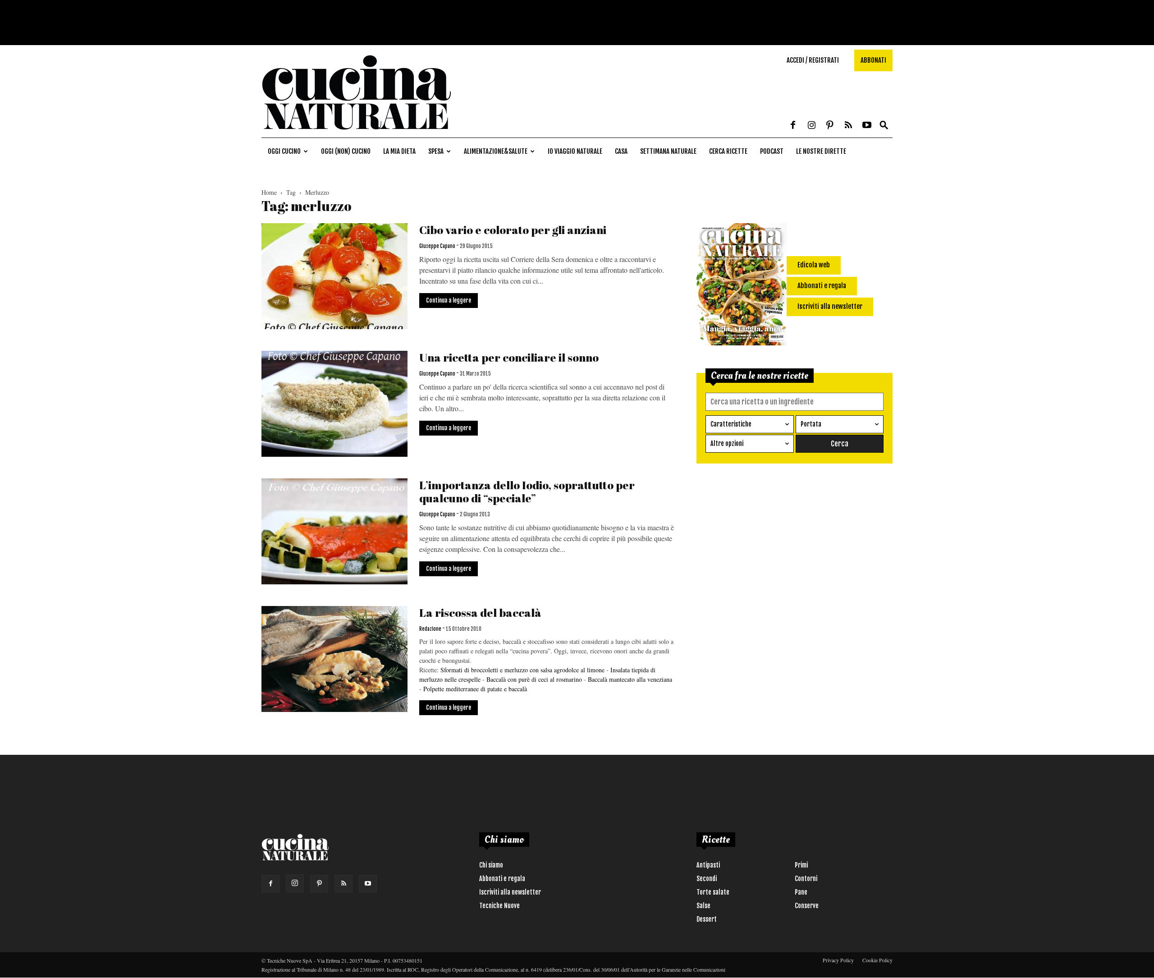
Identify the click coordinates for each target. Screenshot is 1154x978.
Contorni (806, 878)
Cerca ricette (728, 151)
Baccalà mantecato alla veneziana (630, 679)
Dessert (706, 919)
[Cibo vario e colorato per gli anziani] (334, 276)
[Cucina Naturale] (356, 133)
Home (269, 192)
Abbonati (873, 60)
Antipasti (708, 865)
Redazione (430, 629)
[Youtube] (866, 125)
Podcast (771, 151)
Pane (801, 892)
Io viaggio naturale (575, 151)
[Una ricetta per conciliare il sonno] (334, 404)
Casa (621, 151)
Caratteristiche (730, 424)
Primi (801, 865)
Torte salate (712, 892)
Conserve (807, 905)
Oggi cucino (284, 151)
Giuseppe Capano (437, 246)
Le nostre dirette (821, 151)
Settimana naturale (668, 151)
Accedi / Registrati (813, 60)
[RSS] (848, 125)
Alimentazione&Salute (495, 151)
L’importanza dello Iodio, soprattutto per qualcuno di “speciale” (527, 491)
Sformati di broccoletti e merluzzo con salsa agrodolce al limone (522, 670)
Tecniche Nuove (499, 905)
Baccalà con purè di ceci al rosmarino (534, 679)
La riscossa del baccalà (480, 612)
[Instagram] (811, 125)
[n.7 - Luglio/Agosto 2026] (741, 286)
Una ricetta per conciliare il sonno (509, 357)
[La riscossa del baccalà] (334, 659)
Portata (811, 424)
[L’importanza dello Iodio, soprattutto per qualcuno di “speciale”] (334, 531)
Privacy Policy (838, 960)
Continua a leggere (448, 300)
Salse (703, 905)
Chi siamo (491, 865)
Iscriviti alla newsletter (510, 892)
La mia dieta (399, 151)
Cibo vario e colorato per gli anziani (512, 229)
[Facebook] (792, 125)
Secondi (706, 878)
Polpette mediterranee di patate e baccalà (475, 688)
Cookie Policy (877, 960)
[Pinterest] (829, 125)
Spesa (436, 151)
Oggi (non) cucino (346, 151)
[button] (884, 125)
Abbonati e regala (502, 878)
